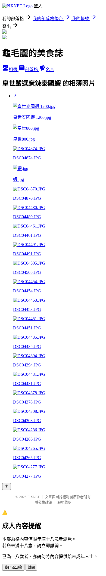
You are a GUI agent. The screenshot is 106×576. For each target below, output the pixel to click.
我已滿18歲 (13, 567)
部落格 (32, 69)
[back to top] (6, 486)
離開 (31, 567)
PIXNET (33, 497)
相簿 (13, 69)
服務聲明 (64, 502)
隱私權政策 (43, 502)
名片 (50, 69)
